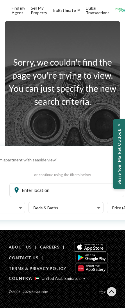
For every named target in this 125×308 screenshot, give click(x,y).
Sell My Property (39, 10)
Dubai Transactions (98, 10)
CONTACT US (23, 257)
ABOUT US (20, 246)
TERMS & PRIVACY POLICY (37, 268)
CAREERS (50, 246)
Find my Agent (18, 10)
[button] (67, 207)
